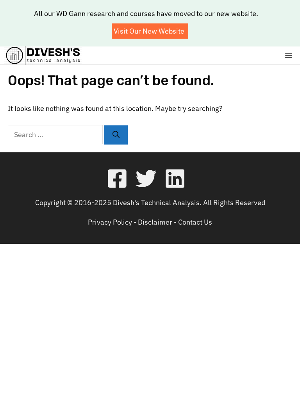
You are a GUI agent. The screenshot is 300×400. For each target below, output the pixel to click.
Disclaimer (155, 222)
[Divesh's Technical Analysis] (43, 55)
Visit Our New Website (149, 31)
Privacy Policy (110, 222)
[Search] (116, 135)
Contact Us (195, 222)
